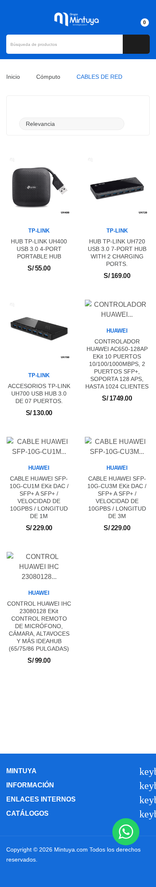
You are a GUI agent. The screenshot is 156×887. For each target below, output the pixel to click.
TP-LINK (39, 230)
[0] (137, 18)
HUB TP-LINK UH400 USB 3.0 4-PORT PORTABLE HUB (39, 249)
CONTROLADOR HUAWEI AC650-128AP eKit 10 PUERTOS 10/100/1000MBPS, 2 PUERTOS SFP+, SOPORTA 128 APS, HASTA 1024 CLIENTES (117, 364)
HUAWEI (117, 330)
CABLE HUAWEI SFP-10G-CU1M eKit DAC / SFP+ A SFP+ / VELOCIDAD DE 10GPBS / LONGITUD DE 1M (39, 497)
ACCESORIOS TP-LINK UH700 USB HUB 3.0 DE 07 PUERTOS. (39, 393)
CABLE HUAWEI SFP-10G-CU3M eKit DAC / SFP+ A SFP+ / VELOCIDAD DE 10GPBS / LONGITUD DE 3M (116, 497)
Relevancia (71, 123)
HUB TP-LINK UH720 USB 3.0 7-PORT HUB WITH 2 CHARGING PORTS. (117, 252)
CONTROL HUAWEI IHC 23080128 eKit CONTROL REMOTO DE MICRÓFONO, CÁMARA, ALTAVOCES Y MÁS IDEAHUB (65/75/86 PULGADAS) (39, 626)
